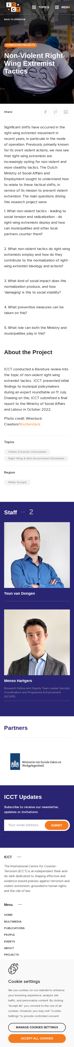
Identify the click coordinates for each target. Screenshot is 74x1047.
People (9, 934)
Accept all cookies (37, 1038)
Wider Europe (17, 482)
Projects (11, 954)
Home (8, 914)
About (9, 948)
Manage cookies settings (37, 1027)
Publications (14, 928)
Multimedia (12, 921)
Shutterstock (29, 424)
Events (9, 941)
